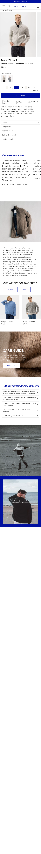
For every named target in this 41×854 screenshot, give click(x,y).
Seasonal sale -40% (20, 1)
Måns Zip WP (10, 10)
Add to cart (20, 95)
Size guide (36, 90)
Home (3, 10)
